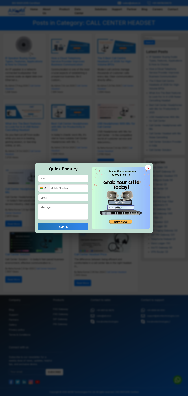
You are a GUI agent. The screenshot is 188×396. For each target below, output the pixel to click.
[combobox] (44, 188)
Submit (63, 226)
